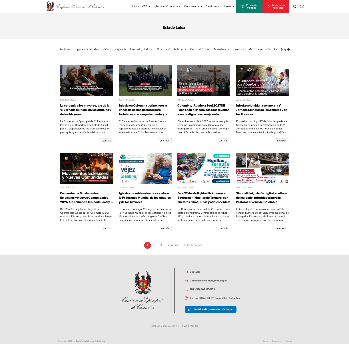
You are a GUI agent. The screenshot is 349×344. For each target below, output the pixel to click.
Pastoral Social (200, 49)
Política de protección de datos (213, 309)
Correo (265, 341)
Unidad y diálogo (141, 49)
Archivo (64, 49)
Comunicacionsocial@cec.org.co (208, 280)
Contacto (195, 272)
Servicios (211, 6)
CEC (144, 6)
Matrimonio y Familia (262, 49)
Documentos (191, 6)
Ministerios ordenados (229, 49)
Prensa (227, 6)
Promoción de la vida (171, 49)
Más (284, 49)
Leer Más (106, 140)
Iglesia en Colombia (166, 6)
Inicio (135, 6)
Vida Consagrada (114, 49)
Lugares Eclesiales (86, 49)
